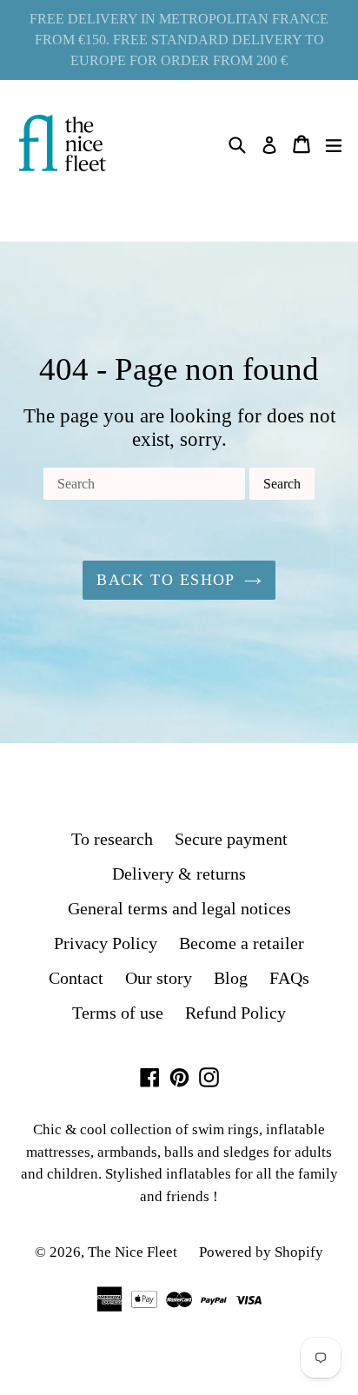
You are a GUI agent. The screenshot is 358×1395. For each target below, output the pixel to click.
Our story (158, 977)
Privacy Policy (105, 943)
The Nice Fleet (132, 1252)
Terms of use (117, 1012)
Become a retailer (241, 943)
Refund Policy (235, 1012)
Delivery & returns (179, 873)
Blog (231, 977)
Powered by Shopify (261, 1252)
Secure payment (231, 838)
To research (112, 838)
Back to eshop (165, 579)
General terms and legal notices (179, 908)
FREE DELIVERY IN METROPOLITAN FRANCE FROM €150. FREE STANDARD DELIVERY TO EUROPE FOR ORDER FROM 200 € (179, 39)
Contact (76, 977)
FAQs (289, 977)
